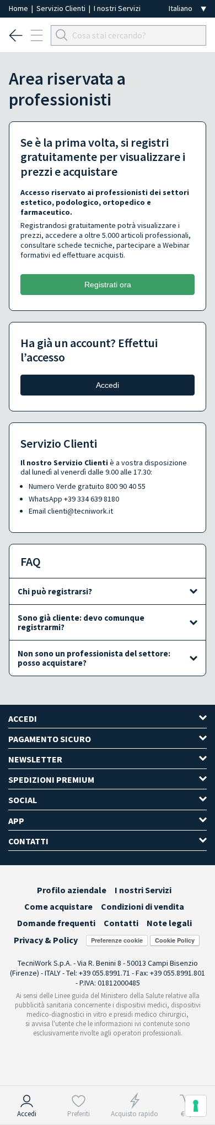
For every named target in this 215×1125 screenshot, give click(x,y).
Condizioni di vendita (142, 906)
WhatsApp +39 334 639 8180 (74, 499)
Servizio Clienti (61, 8)
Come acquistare (58, 906)
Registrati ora (107, 284)
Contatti (121, 922)
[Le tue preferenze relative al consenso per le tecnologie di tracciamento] (195, 1105)
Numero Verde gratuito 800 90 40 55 (87, 486)
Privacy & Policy (46, 939)
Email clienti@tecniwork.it (71, 511)
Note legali (169, 922)
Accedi (107, 385)
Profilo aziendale (71, 889)
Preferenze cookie (117, 940)
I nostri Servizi (117, 8)
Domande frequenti (56, 922)
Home (19, 8)
